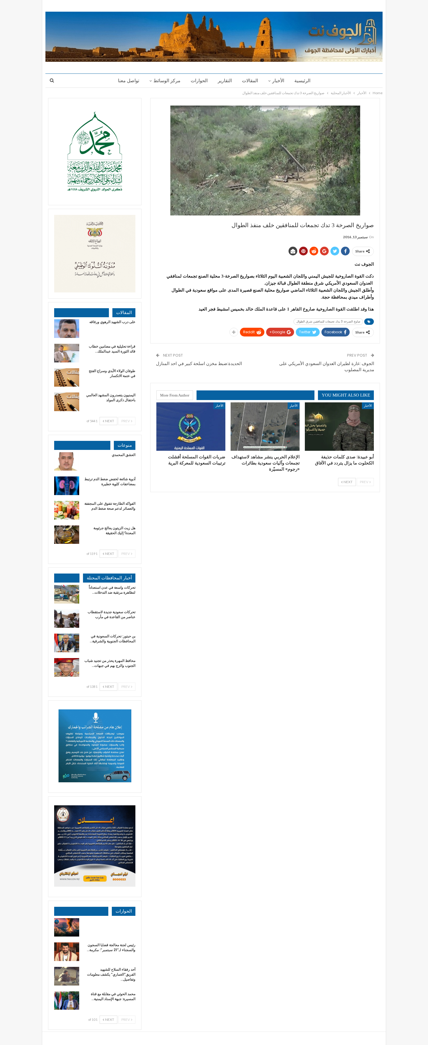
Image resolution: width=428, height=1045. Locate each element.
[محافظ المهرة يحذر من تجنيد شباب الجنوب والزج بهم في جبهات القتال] (66, 667)
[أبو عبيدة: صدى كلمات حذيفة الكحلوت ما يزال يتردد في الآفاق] (339, 426)
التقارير (225, 80)
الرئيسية (302, 80)
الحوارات (199, 80)
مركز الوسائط (167, 80)
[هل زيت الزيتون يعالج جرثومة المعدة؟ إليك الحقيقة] (66, 534)
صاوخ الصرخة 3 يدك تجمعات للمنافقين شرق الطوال (328, 321)
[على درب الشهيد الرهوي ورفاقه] (66, 328)
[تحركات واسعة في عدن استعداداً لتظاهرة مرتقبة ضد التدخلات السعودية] (66, 594)
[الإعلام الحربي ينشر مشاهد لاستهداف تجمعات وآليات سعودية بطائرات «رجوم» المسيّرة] (265, 426)
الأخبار (278, 80)
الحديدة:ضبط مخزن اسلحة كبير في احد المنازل (199, 363)
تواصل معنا (128, 80)
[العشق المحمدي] (66, 461)
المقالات (250, 80)
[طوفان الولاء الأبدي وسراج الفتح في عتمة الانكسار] (66, 377)
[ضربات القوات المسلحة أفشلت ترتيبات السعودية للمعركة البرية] (190, 426)
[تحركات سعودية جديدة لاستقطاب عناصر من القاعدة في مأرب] (66, 618)
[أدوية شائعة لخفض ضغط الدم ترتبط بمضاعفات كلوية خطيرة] (66, 485)
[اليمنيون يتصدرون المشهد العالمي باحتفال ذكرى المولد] (66, 401)
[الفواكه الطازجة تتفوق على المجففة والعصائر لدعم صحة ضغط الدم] (66, 510)
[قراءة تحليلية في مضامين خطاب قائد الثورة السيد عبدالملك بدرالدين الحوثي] (66, 353)
